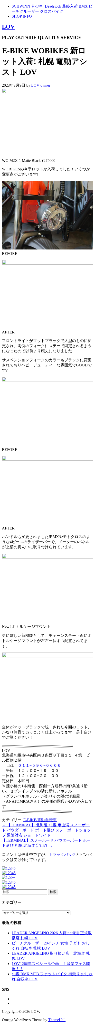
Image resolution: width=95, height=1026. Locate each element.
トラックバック (62, 854)
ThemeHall (57, 1020)
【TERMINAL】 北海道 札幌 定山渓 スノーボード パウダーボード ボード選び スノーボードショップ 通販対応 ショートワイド (46, 830)
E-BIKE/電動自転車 (40, 820)
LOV (8, 26)
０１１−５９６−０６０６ (39, 765)
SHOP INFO (22, 16)
